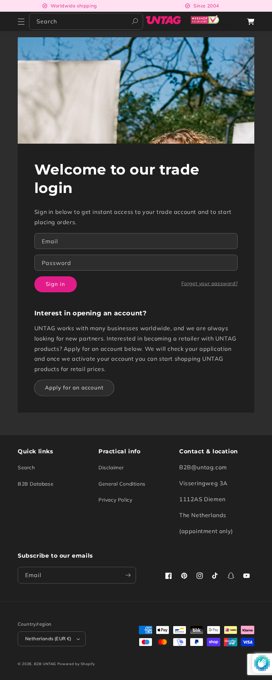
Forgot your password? (209, 283)
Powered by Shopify (76, 664)
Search (26, 467)
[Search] (135, 21)
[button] (21, 21)
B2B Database (35, 484)
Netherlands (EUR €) (48, 638)
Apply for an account (74, 387)
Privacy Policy (115, 500)
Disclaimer (111, 467)
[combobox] (86, 21)
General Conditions (122, 484)
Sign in (55, 284)
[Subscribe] (128, 575)
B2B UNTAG (45, 664)
